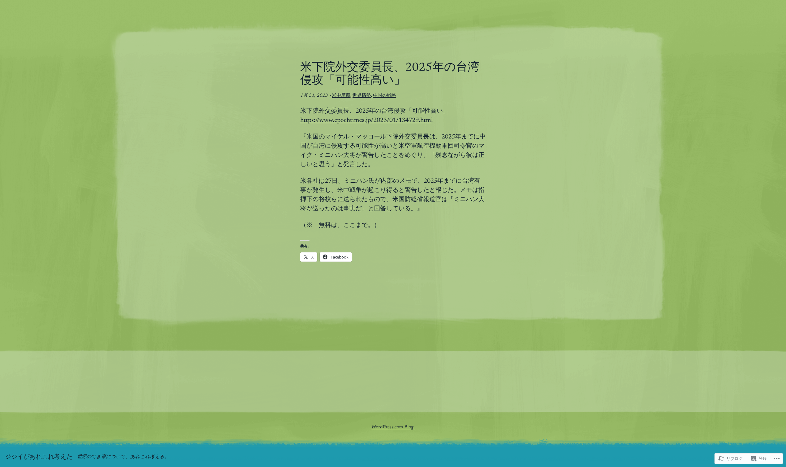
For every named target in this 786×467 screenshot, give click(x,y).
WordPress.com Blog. (393, 427)
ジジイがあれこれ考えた (38, 457)
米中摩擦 (341, 95)
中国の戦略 (384, 95)
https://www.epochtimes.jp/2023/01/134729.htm (365, 120)
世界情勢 (361, 95)
